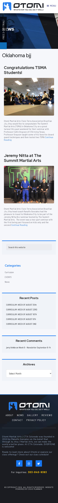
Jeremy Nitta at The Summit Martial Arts (22, 158)
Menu (53, 5)
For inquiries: (29, 472)
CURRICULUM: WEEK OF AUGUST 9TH (21, 319)
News (7, 281)
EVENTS (8, 277)
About (10, 415)
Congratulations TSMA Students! (25, 70)
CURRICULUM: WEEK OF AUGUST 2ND (21, 323)
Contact (17, 420)
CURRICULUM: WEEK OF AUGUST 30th (21, 304)
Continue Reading (19, 225)
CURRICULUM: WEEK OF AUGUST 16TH (21, 314)
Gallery (32, 415)
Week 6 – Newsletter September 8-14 (35, 347)
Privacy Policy (36, 420)
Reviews (47, 415)
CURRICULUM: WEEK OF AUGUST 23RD (21, 309)
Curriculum (9, 272)
